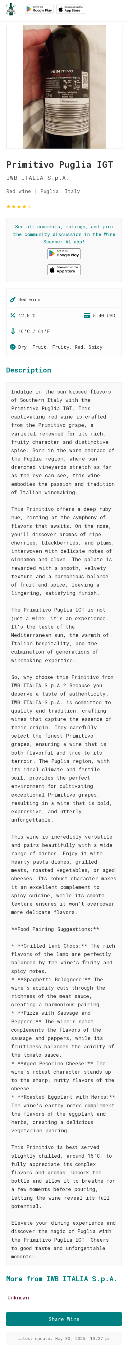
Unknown (18, 1297)
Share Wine (64, 1319)
